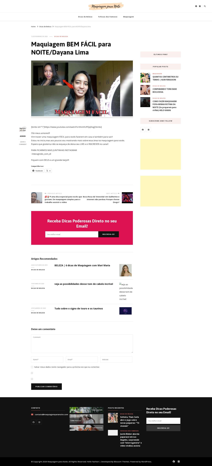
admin (23, 136)
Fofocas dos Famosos (107, 17)
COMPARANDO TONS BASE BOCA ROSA (165, 90)
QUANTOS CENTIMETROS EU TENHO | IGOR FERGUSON (165, 78)
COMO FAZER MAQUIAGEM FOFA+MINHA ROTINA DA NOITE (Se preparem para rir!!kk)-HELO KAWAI (165, 106)
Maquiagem (128, 17)
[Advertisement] (160, 154)
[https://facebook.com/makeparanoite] (142, 129)
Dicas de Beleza (85, 17)
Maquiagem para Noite (57, 461)
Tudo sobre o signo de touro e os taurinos (78, 308)
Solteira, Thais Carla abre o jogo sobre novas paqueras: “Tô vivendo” (129, 421)
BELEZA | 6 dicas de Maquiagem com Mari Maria (82, 265)
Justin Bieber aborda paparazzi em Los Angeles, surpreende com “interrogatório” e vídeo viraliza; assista (131, 440)
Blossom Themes (121, 461)
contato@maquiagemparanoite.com (51, 414)
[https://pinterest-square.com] (148, 129)
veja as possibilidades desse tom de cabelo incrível (83, 284)
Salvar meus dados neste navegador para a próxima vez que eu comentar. (67, 367)
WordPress (146, 461)
